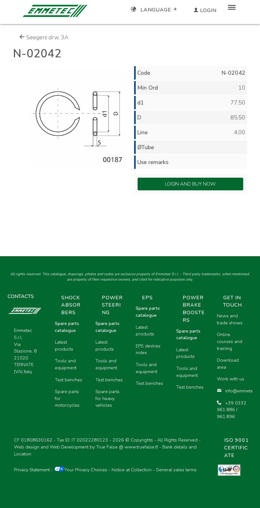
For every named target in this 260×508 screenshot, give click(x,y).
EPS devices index (148, 349)
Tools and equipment (65, 364)
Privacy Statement (32, 470)
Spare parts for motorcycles (67, 398)
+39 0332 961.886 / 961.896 (231, 410)
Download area (228, 363)
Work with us (230, 379)
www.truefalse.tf (141, 447)
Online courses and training (229, 341)
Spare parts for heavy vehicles (107, 398)
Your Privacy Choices (85, 470)
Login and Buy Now (190, 184)
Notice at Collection (132, 470)
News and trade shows (230, 319)
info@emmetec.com (236, 391)
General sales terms (176, 470)
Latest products (64, 345)
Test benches (68, 380)
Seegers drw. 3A (46, 37)
